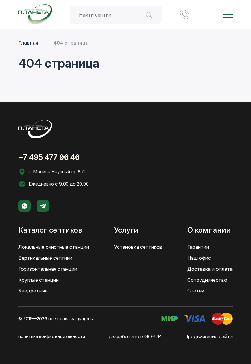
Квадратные (33, 291)
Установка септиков (138, 247)
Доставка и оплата (210, 269)
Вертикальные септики (45, 258)
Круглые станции (38, 280)
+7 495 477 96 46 (184, 15)
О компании (209, 230)
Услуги (126, 230)
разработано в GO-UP (135, 336)
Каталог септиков (50, 230)
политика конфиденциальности (51, 336)
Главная (28, 43)
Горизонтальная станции (47, 269)
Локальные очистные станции (53, 247)
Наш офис (199, 258)
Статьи (195, 291)
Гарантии (198, 247)
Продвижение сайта (208, 336)
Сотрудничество (207, 280)
